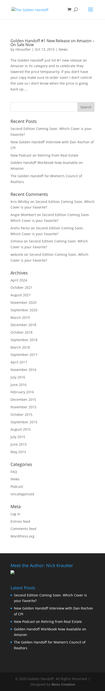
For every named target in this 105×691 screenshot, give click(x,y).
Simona (16, 241)
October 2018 (21, 332)
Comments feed (23, 528)
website (16, 254)
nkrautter (23, 49)
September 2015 (23, 422)
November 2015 (23, 407)
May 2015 (18, 452)
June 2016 (18, 384)
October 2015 (21, 414)
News (63, 49)
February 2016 (22, 392)
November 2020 (23, 302)
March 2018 (20, 347)
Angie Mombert (23, 214)
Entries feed (20, 521)
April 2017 (18, 362)
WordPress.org (22, 536)
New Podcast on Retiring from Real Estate (44, 155)
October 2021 (21, 287)
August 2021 (20, 295)
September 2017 (23, 354)
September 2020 (23, 310)
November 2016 (23, 369)
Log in (15, 514)
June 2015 (18, 444)
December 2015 (23, 399)
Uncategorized (22, 494)
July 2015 (17, 436)
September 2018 (23, 339)
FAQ (13, 471)
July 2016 (17, 377)
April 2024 (18, 280)
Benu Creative (63, 684)
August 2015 (20, 429)
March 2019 (20, 317)
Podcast (16, 486)
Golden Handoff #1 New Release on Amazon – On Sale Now (52, 42)
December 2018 (23, 324)
